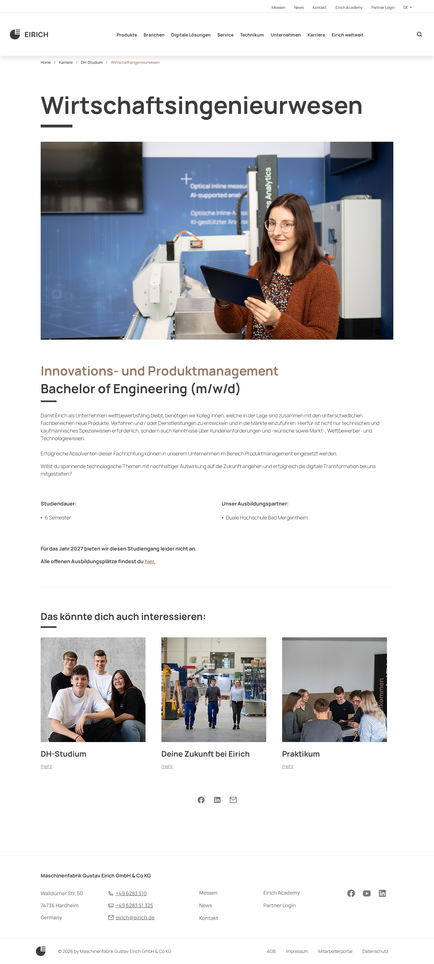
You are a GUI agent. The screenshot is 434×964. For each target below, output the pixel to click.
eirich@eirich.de (135, 917)
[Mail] (233, 800)
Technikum (252, 35)
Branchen (154, 35)
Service (225, 35)
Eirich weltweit (347, 35)
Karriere (316, 35)
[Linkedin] (217, 800)
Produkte (127, 35)
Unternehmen (286, 35)
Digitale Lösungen (191, 35)
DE (406, 7)
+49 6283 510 (131, 893)
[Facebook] (201, 800)
